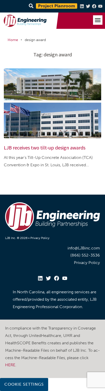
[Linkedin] (82, 6)
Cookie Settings (24, 384)
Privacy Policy (39, 238)
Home (13, 40)
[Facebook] (94, 6)
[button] (98, 20)
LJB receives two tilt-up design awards (44, 147)
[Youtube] (100, 6)
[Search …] (30, 6)
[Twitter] (88, 6)
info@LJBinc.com (84, 248)
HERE (10, 364)
